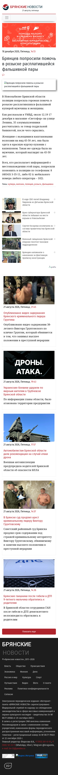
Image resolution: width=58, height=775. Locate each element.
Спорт (39, 677)
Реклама (8, 688)
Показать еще (29, 631)
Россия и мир (10, 677)
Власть (7, 666)
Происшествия (38, 666)
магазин (20, 184)
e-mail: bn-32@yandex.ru (13, 748)
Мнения (24, 671)
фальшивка (47, 184)
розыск (37, 184)
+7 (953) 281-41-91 (43, 741)
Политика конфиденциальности (33, 688)
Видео (25, 683)
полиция (29, 184)
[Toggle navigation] (7, 17)
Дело (35, 671)
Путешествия (10, 683)
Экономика (9, 671)
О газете (47, 683)
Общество (20, 666)
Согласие (8, 694)
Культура (26, 677)
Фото (35, 683)
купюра (11, 184)
